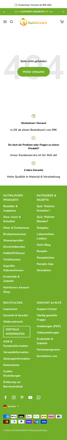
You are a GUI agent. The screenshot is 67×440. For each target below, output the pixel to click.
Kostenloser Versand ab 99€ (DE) (35, 5)
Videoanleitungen (48, 332)
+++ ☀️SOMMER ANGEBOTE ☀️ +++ (33, 11)
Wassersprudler (13, 240)
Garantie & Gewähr (15, 315)
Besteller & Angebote (10, 208)
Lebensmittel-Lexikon (46, 236)
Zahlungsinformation (16, 359)
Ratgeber (43, 228)
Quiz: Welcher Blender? (46, 219)
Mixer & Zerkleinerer (16, 228)
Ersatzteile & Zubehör (11, 279)
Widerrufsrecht (13, 322)
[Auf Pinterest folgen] (22, 397)
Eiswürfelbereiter (14, 247)
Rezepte (42, 251)
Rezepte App (45, 264)
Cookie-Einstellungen (12, 373)
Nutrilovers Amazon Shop (16, 290)
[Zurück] (3, 12)
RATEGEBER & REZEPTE (46, 198)
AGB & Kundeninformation (15, 344)
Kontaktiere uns (47, 356)
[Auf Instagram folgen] (14, 397)
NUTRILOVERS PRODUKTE (13, 198)
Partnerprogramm (48, 349)
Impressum (10, 309)
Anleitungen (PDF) (49, 326)
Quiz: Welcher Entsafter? (46, 208)
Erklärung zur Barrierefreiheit (13, 384)
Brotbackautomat (14, 234)
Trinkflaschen (11, 259)
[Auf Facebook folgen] (5, 397)
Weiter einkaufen (34, 72)
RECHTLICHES (13, 303)
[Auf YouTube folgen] (30, 397)
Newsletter (44, 270)
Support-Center (47, 309)
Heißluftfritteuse (14, 253)
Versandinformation (16, 352)
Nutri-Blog (44, 245)
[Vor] (63, 12)
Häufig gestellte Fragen (47, 317)
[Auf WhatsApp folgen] (38, 397)
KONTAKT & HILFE (49, 303)
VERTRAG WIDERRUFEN (15, 332)
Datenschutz (11, 365)
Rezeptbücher (45, 257)
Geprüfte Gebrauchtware (13, 268)
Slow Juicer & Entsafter (12, 219)
